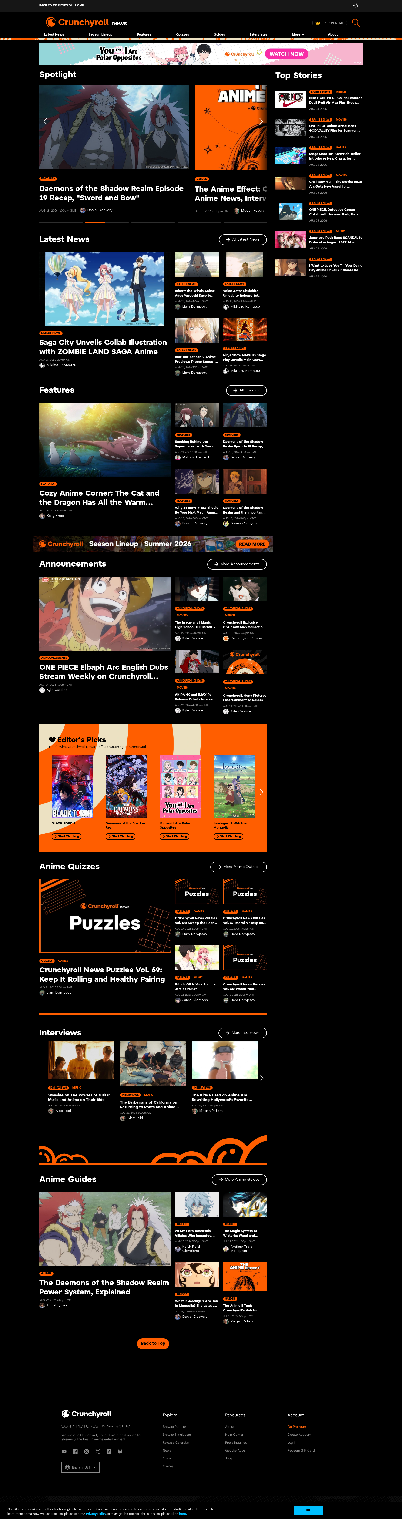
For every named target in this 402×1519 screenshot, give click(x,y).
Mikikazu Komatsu (61, 365)
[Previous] (45, 156)
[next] (261, 792)
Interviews (258, 34)
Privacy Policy (96, 1514)
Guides (219, 34)
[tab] (61, 224)
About (333, 34)
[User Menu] (355, 5)
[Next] (260, 156)
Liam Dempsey (194, 306)
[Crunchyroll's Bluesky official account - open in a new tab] (120, 1451)
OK (308, 1510)
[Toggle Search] (356, 23)
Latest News (54, 34)
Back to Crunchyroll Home (61, 5)
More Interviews (246, 1033)
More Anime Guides (242, 1179)
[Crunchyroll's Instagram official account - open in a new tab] (86, 1451)
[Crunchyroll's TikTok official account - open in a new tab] (108, 1451)
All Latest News (246, 239)
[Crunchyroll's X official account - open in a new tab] (97, 1451)
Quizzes (182, 34)
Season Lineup (100, 34)
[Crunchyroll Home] (86, 1417)
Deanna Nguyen (244, 523)
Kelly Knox (55, 516)
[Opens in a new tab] (201, 54)
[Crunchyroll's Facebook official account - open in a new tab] (75, 1451)
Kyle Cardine (57, 690)
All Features (249, 390)
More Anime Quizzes (242, 867)
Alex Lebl (63, 1110)
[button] (80, 1467)
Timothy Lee (57, 1305)
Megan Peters (253, 210)
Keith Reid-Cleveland (191, 1249)
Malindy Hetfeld (195, 457)
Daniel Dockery (100, 210)
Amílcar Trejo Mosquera (242, 1249)
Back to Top (153, 1344)
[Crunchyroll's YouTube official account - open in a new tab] (64, 1451)
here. (182, 1514)
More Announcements (240, 564)
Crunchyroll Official (247, 638)
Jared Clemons (195, 1000)
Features (144, 34)
